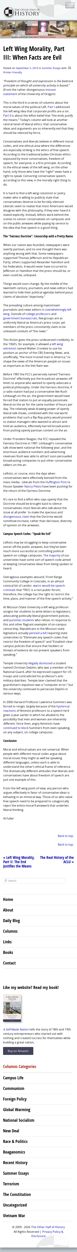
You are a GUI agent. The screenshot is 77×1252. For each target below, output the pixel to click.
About (8, 910)
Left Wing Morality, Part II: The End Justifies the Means (19, 862)
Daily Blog (11, 920)
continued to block (15, 728)
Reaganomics (14, 1152)
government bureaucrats (20, 318)
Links (7, 942)
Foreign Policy (15, 1099)
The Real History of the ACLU (57, 859)
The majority (51, 555)
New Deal (11, 1131)
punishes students (21, 620)
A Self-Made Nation (16, 1029)
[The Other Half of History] (20, 17)
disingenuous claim (16, 517)
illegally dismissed (40, 663)
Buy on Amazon (18, 1051)
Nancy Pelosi (33, 486)
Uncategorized (15, 1205)
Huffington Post (56, 482)
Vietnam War (14, 1215)
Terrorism (11, 1184)
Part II (7, 116)
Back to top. (66, 836)
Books (8, 952)
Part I (51, 107)
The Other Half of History (48, 1227)
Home (8, 899)
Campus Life (13, 1078)
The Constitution (17, 1194)
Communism (13, 1088)
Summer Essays (51, 68)
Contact (9, 963)
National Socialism (18, 1120)
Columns (10, 931)
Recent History (15, 1162)
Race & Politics (15, 1141)
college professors (38, 314)
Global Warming (16, 1109)
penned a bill (38, 633)
